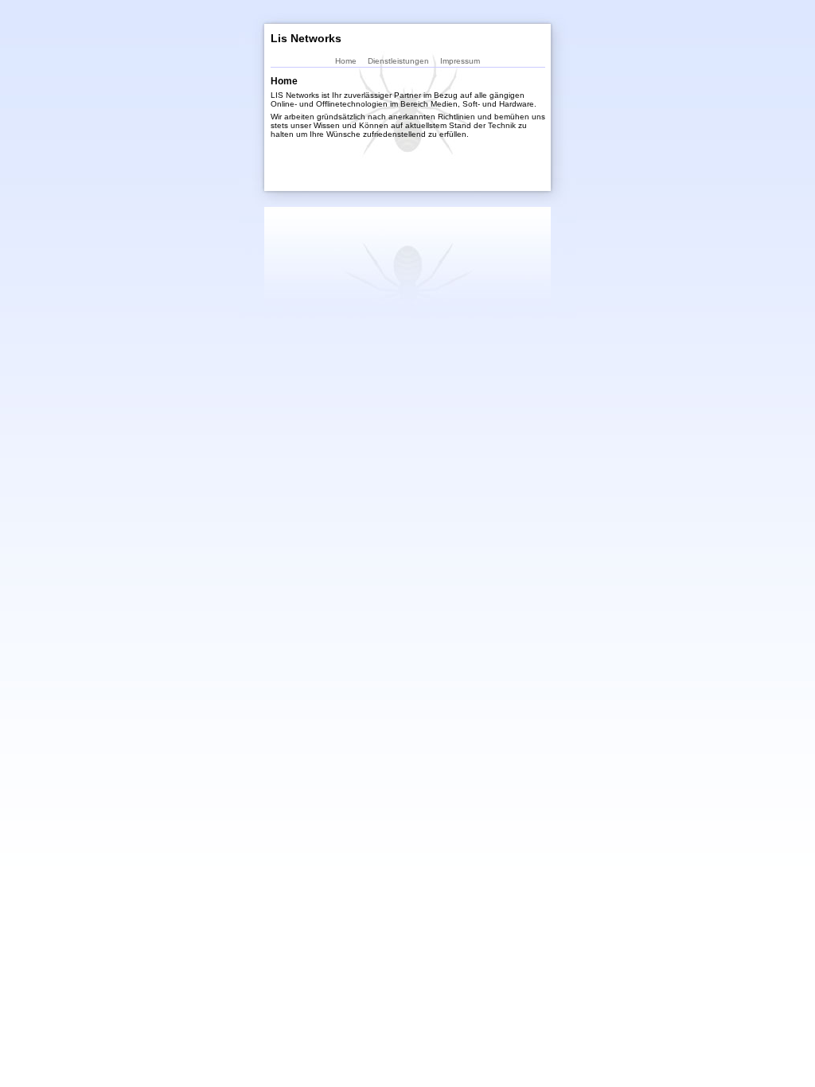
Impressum (460, 60)
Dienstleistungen (398, 60)
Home (346, 60)
